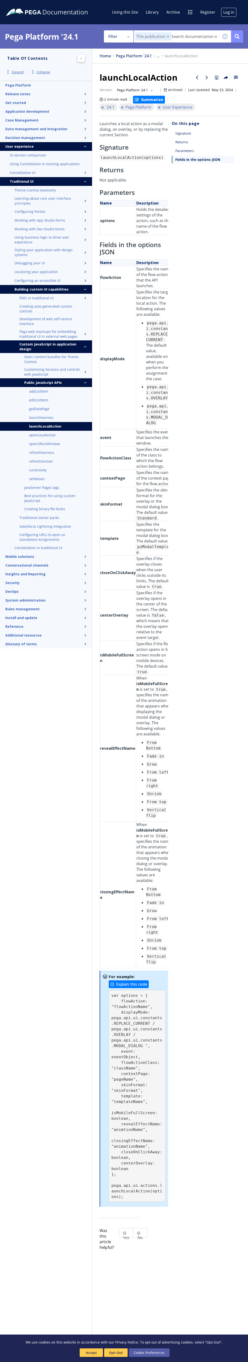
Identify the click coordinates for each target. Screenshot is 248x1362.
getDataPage (39, 408)
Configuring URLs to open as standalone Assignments (42, 537)
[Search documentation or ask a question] (237, 36)
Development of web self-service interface (45, 321)
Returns (181, 142)
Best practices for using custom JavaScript (49, 498)
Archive (173, 12)
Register (207, 12)
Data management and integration (36, 129)
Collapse (43, 72)
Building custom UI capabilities (42, 289)
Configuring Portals (30, 211)
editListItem (38, 400)
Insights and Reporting (25, 574)
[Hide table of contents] (81, 58)
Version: (106, 89)
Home (105, 56)
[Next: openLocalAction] (207, 77)
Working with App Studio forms (40, 220)
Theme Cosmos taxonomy (35, 190)
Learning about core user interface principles (43, 201)
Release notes (17, 94)
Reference (14, 626)
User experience (19, 146)
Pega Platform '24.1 (134, 56)
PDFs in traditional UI (36, 298)
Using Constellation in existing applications (45, 164)
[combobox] (176, 36)
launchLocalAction (45, 426)
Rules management (22, 609)
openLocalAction (42, 435)
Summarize (152, 99)
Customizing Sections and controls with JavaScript (52, 372)
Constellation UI (22, 172)
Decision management (25, 137)
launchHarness (41, 417)
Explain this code (131, 984)
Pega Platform (18, 85)
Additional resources (23, 635)
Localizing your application (36, 271)
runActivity (37, 470)
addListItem (38, 391)
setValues (37, 478)
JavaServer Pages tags (41, 487)
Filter (112, 36)
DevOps (12, 591)
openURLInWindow (44, 443)
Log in (228, 12)
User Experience (177, 107)
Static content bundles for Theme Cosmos (51, 359)
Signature (183, 133)
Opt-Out (116, 1352)
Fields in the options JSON (197, 159)
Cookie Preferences (149, 1352)
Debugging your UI (30, 263)
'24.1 (110, 107)
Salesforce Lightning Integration (45, 526)
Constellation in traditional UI (38, 547)
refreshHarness (41, 452)
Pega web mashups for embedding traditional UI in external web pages (48, 334)
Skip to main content (21, 5)
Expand (18, 72)
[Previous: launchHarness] (197, 77)
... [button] (158, 56)
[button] (168, 36)
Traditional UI (21, 181)
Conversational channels (26, 565)
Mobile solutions (19, 556)
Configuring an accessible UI (38, 280)
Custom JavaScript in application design (47, 346)
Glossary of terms (21, 644)
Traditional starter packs (39, 517)
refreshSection (41, 461)
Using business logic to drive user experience (42, 239)
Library (152, 12)
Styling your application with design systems (44, 252)
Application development (27, 111)
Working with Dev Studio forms (40, 229)
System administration (25, 600)
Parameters (184, 150)
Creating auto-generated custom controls (45, 308)
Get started (15, 102)
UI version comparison (28, 155)
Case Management (22, 120)
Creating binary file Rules (44, 509)
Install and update (21, 617)
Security (12, 582)
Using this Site (125, 12)
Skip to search (58, 5)
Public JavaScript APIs (43, 382)
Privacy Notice (126, 1342)
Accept (91, 1352)
